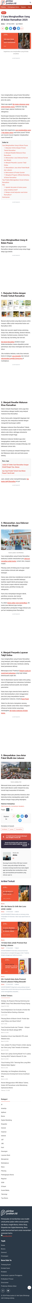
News (3, 1167)
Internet (3, 1136)
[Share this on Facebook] (14, 28)
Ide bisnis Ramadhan (7, 342)
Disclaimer (5, 1282)
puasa (11, 829)
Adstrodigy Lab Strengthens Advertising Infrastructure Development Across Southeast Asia (15, 1073)
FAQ (3, 185)
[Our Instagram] (3, 1290)
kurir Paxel (25, 699)
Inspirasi (3, 1132)
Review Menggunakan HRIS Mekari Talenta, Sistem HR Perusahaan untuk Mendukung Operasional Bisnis (14, 1085)
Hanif (2, 948)
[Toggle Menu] (30, 2)
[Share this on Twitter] (10, 28)
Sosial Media (5, 1190)
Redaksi (4, 1272)
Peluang (3, 7)
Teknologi (4, 1194)
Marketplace (5, 1163)
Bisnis (3, 12)
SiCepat (3, 1186)
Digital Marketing (6, 1120)
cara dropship (16, 356)
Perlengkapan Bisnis (13, 7)
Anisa (3, 24)
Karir (2, 1147)
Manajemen (5, 1159)
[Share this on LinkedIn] (18, 28)
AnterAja (3, 1108)
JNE (2, 1143)
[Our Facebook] (8, 1290)
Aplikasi (3, 1112)
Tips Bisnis (4, 1198)
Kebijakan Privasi (7, 1279)
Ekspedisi (4, 1124)
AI (1, 1104)
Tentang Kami (6, 1264)
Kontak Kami (5, 1268)
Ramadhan (19, 829)
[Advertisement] (16, 75)
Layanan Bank (5, 1155)
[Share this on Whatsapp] (6, 28)
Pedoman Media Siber (9, 1286)
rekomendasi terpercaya (12, 358)
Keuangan (4, 1151)
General (3, 1128)
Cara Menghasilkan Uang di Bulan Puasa (15, 145)
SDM (2, 1182)
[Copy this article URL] (2, 28)
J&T (2, 1139)
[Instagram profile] (13, 858)
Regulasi (23, 7)
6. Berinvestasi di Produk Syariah (14, 172)
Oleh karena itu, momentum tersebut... (13, 806)
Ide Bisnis (4, 829)
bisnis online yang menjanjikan (17, 603)
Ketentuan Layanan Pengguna (11, 1275)
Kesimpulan (6, 197)
